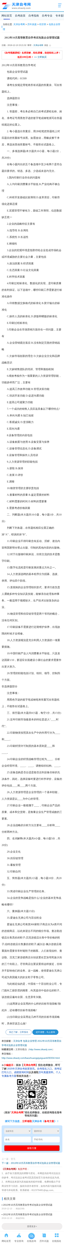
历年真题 (32, 24)
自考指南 (33, 15)
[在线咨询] (31, 1235)
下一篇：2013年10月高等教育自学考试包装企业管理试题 (31, 1163)
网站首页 (6, 15)
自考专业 (47, 15)
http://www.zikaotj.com (40, 1049)
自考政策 (20, 15)
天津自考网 (19, 24)
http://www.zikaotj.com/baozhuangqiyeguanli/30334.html (31, 1058)
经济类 (42, 24)
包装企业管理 (30, 1041)
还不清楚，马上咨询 (45, 1032)
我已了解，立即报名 (18, 1032)
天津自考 (17, 1041)
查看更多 (32, 1226)
